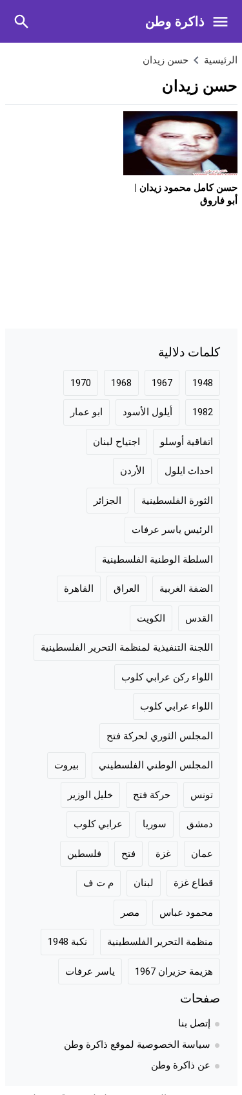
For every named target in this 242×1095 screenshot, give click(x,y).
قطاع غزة (193, 883)
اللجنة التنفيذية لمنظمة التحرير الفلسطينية (127, 647)
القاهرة (79, 588)
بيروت (66, 765)
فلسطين (84, 854)
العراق (126, 588)
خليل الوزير (90, 795)
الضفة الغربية (186, 588)
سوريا (154, 824)
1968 (121, 383)
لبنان (144, 883)
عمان (202, 854)
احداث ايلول (189, 471)
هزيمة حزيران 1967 (174, 971)
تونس (201, 795)
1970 (80, 383)
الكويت (151, 618)
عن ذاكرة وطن (180, 1065)
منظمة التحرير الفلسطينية (160, 942)
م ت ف (98, 883)
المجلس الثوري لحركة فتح (159, 736)
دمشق (200, 824)
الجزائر (107, 500)
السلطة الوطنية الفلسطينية (157, 559)
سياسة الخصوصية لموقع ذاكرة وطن (137, 1044)
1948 (202, 383)
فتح (128, 854)
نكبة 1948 (67, 942)
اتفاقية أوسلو (186, 442)
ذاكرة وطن (175, 21)
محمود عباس (186, 912)
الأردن (132, 471)
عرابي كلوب (98, 824)
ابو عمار (86, 412)
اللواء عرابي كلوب (176, 706)
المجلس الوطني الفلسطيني (156, 765)
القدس (199, 618)
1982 (202, 412)
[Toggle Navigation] (223, 21)
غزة (163, 854)
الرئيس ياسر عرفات (172, 530)
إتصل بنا (194, 1023)
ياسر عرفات (90, 971)
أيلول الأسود (147, 412)
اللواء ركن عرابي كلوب (167, 677)
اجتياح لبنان (116, 442)
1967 (162, 383)
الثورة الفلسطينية (177, 500)
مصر (130, 912)
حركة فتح (151, 795)
